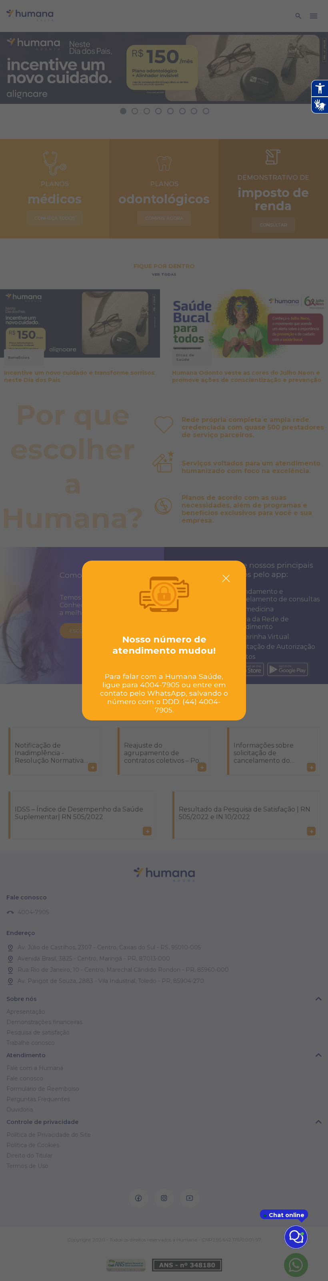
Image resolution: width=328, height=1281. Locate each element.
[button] (226, 579)
